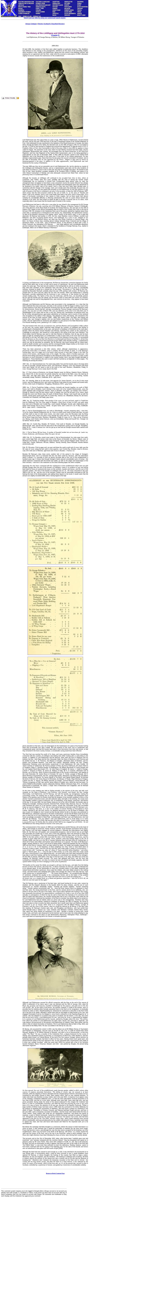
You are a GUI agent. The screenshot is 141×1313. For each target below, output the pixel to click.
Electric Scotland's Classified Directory (51, 24)
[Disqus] (34, 1225)
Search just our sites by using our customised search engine (44, 18)
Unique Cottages (31, 24)
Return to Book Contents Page (55, 1173)
